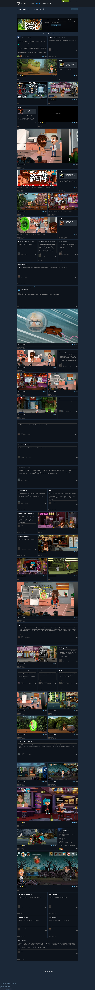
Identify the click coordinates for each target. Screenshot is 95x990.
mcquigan (23, 905)
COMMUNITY (38, 3)
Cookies (1, 984)
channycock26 (65, 682)
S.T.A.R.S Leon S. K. (24, 253)
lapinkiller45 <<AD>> (65, 79)
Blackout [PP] (21, 347)
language (75, 1)
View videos (21, 104)
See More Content (47, 971)
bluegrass (54, 502)
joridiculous (23, 479)
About (44, 3)
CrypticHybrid (53, 214)
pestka (63, 253)
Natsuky (22, 276)
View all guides (63, 191)
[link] (6, 989)
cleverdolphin (64, 659)
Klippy (51, 103)
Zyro (22, 433)
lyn (62, 410)
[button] (74, 15)
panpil (22, 951)
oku (21, 456)
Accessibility (13, 983)
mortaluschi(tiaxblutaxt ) (46, 254)
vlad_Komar (54, 928)
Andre (20, 214)
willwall (20, 167)
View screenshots (53, 104)
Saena (20, 79)
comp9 (53, 48)
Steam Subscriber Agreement (6, 986)
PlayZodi (21, 190)
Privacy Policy (3, 983)
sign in (71, 1)
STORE (32, 3)
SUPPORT (49, 3)
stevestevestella (24, 928)
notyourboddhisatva (66, 365)
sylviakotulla (21, 666)
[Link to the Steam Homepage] (21, 4)
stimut (20, 306)
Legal (8, 983)
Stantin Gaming (64, 237)
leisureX (53, 905)
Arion (20, 126)
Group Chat (67, 15)
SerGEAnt (62, 190)
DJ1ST (22, 682)
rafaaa (22, 525)
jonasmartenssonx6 (45, 682)
